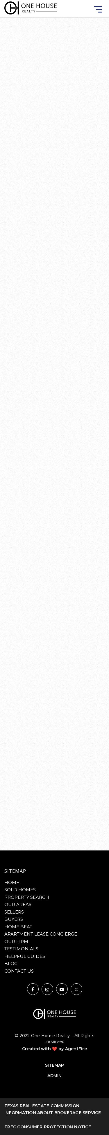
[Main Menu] (98, 9)
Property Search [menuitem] (26, 897)
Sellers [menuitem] (14, 912)
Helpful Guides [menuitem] (24, 956)
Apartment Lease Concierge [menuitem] (40, 934)
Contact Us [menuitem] (19, 971)
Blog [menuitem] (10, 963)
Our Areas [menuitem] (17, 904)
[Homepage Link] (30, 7)
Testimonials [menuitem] (21, 948)
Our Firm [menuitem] (16, 941)
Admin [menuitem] (54, 1075)
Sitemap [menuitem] (54, 1065)
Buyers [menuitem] (13, 919)
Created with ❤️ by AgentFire (54, 1048)
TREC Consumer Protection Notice (47, 1127)
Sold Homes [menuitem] (20, 889)
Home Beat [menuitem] (18, 926)
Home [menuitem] (11, 882)
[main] (54, 425)
